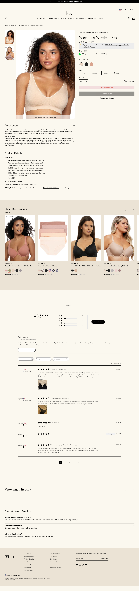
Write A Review (98, 322)
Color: (85, 60)
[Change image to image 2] (9, 53)
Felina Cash (27, 565)
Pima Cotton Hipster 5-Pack (47, 266)
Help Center (28, 553)
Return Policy (54, 562)
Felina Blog (53, 556)
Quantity (82, 78)
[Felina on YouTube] (86, 565)
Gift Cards (53, 559)
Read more (41, 379)
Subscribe (104, 558)
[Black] (86, 64)
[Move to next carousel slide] (132, 210)
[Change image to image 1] (9, 37)
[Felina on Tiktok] (83, 565)
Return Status (54, 565)
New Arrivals (28, 562)
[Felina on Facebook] (77, 565)
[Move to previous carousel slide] (126, 210)
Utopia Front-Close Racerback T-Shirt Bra (19, 266)
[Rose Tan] (91, 64)
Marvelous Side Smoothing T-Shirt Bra (116, 266)
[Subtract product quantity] (86, 81)
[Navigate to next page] (83, 462)
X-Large (116, 73)
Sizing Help (131, 81)
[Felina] (69, 13)
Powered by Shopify (10, 579)
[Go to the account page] (129, 18)
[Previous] (50, 1)
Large (106, 73)
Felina (16, 578)
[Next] (89, 1)
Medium (94, 73)
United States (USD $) (127, 10)
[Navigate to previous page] (56, 462)
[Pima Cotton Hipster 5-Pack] (53, 238)
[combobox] (43, 359)
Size (80, 70)
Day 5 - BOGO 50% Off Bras (19, 25)
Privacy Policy (28, 570)
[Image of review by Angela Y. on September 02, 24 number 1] (42, 409)
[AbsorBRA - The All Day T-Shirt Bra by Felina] (86, 238)
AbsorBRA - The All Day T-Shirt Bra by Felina (86, 266)
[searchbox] (24, 359)
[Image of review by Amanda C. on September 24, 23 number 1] (42, 385)
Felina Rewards (54, 553)
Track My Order (29, 556)
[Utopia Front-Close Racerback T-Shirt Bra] (20, 238)
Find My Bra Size (29, 559)
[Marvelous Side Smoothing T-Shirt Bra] (119, 238)
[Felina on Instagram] (80, 565)
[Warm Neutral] (81, 64)
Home (6, 25)
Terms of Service (55, 568)
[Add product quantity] (81, 81)
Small (83, 73)
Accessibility (28, 568)
